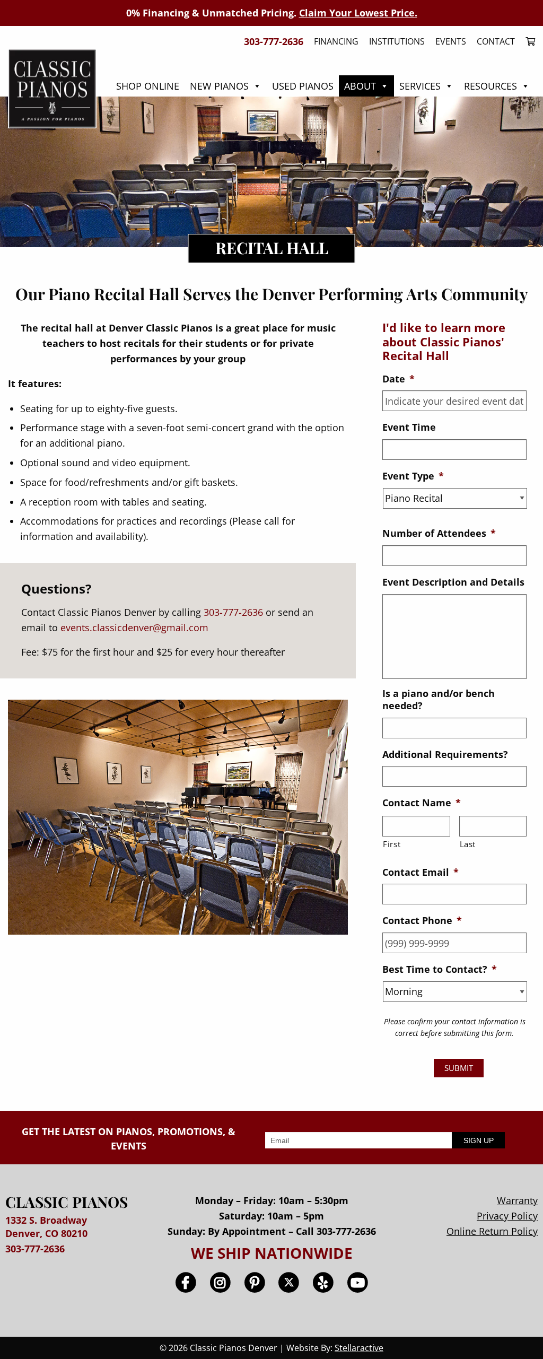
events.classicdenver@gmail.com (134, 627)
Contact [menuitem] (496, 41)
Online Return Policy (492, 1231)
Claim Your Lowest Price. (358, 12)
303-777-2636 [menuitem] (273, 41)
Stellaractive (359, 1348)
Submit (458, 1067)
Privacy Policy (507, 1215)
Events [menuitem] (450, 41)
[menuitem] (527, 41)
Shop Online (147, 86)
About (360, 86)
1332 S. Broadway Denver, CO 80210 (46, 1227)
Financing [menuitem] (336, 41)
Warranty (517, 1200)
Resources (490, 86)
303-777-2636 (233, 612)
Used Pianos (303, 86)
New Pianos (219, 86)
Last (468, 844)
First (391, 844)
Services (420, 86)
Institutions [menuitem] (397, 41)
